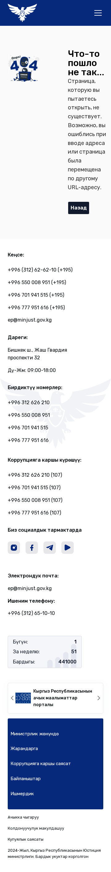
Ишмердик (22, 793)
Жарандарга (24, 748)
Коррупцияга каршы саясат (40, 763)
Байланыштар (25, 778)
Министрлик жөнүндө (34, 734)
